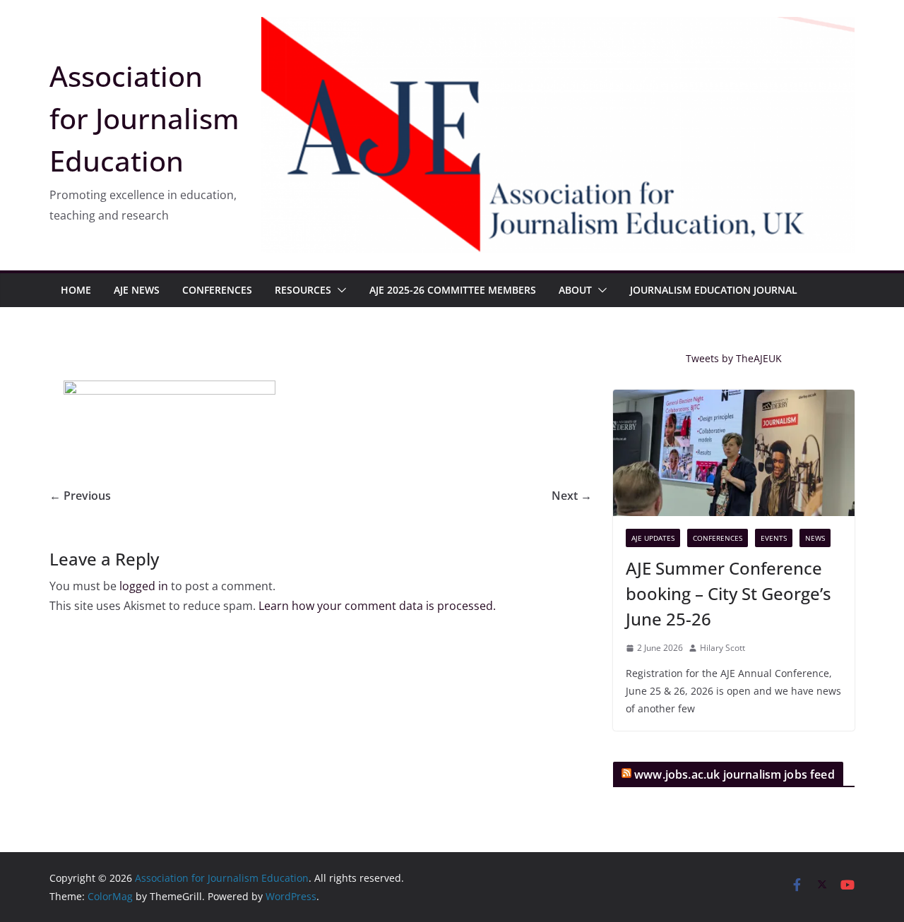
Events (774, 538)
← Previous (80, 495)
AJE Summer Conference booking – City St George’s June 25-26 (728, 593)
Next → (572, 495)
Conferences (217, 290)
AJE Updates (652, 538)
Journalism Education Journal (713, 290)
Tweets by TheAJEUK (734, 358)
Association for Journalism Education (144, 118)
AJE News (137, 290)
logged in (143, 586)
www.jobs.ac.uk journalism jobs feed (734, 774)
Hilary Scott (722, 648)
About (575, 290)
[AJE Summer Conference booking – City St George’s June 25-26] (734, 453)
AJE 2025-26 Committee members (452, 290)
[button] (339, 290)
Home (76, 290)
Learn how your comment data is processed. (377, 605)
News (815, 538)
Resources (303, 290)
